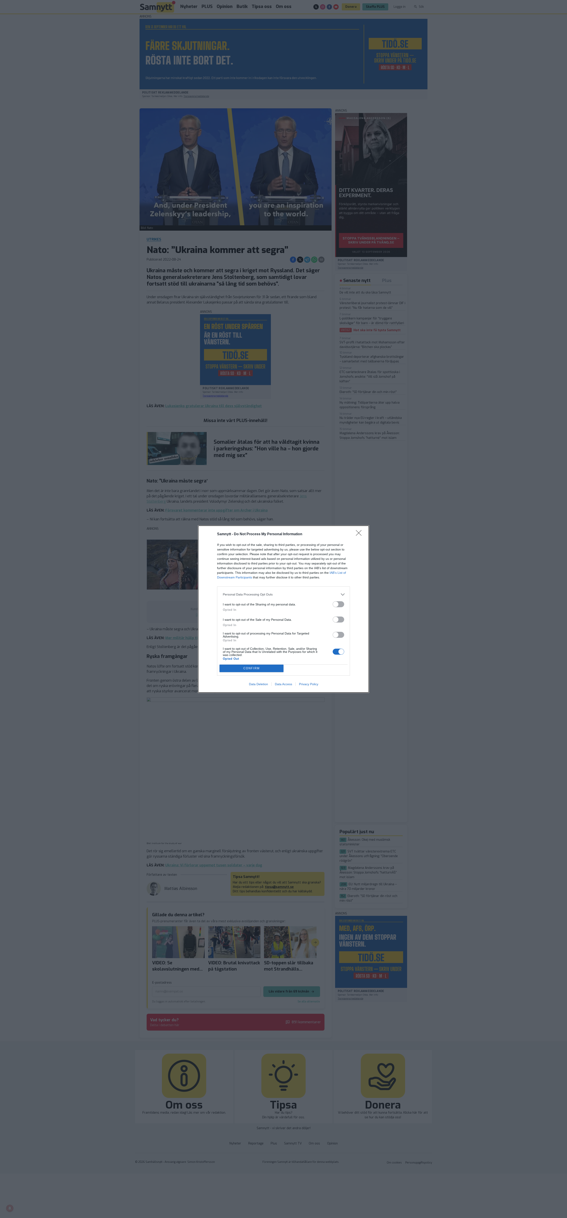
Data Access (283, 684)
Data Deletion (258, 684)
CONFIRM (251, 668)
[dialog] (283, 609)
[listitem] (283, 594)
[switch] (338, 604)
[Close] (360, 534)
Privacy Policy (308, 684)
